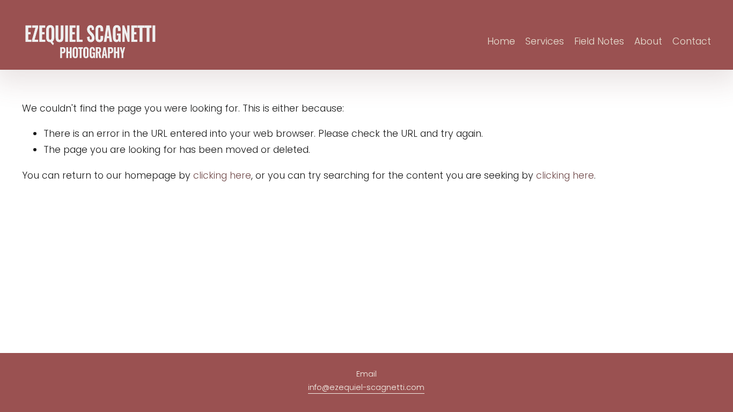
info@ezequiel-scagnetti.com (366, 387)
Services (544, 41)
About (648, 41)
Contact (691, 41)
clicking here (222, 175)
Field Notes (599, 41)
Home (501, 41)
